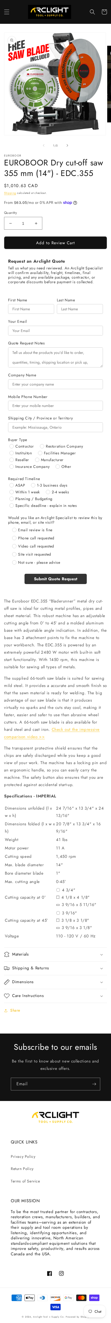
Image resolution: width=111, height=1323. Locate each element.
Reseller (22, 460)
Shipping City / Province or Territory (40, 418)
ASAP (20, 485)
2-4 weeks (60, 492)
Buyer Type (17, 440)
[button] (7, 12)
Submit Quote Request (55, 579)
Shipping (10, 193)
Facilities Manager (60, 453)
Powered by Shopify (77, 1316)
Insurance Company (32, 466)
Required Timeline (24, 479)
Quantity (10, 212)
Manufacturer (52, 460)
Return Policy (22, 1168)
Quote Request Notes (26, 343)
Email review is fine (35, 530)
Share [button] (15, 1010)
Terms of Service (25, 1181)
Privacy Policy (23, 1156)
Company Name (22, 375)
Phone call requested (36, 538)
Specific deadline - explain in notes (46, 505)
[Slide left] (44, 145)
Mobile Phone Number (27, 397)
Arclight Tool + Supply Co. (49, 1316)
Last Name (66, 300)
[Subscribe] (94, 1084)
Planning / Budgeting (34, 499)
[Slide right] (67, 145)
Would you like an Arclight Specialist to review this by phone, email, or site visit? (55, 520)
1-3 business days (52, 485)
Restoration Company (64, 446)
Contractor (24, 446)
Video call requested (36, 546)
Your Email (17, 321)
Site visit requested (34, 554)
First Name (17, 300)
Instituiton (23, 453)
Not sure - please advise (39, 562)
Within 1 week (27, 492)
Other (66, 466)
